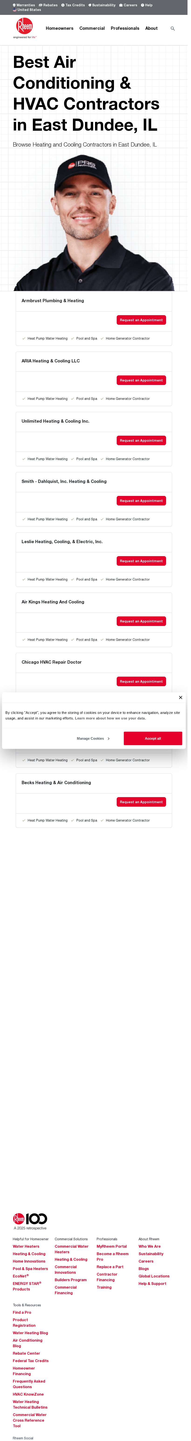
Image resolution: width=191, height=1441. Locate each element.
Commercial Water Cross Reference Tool (30, 1420)
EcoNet (21, 1276)
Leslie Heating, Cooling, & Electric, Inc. (62, 541)
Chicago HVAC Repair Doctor (52, 662)
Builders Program (71, 1279)
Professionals (125, 28)
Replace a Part (110, 1266)
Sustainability (103, 5)
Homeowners (59, 28)
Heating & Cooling (29, 1253)
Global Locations (154, 1276)
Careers (130, 5)
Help (149, 5)
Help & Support (152, 1283)
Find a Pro (22, 1312)
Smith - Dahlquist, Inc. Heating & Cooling (64, 481)
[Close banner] (180, 697)
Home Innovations (29, 1261)
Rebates (50, 5)
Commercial (92, 28)
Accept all (153, 738)
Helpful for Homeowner (31, 1239)
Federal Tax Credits (31, 1360)
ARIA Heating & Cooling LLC (51, 360)
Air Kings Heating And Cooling (53, 601)
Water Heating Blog (30, 1333)
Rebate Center (26, 1353)
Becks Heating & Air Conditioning (56, 782)
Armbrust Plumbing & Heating (53, 300)
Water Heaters (26, 1246)
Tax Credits (75, 5)
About (151, 28)
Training (104, 1287)
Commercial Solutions (71, 1239)
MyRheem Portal (112, 1246)
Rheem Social (23, 1438)
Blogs (144, 1268)
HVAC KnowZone (28, 1394)
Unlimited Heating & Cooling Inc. (55, 421)
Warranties (26, 5)
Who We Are (150, 1246)
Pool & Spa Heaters (30, 1268)
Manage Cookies (90, 738)
